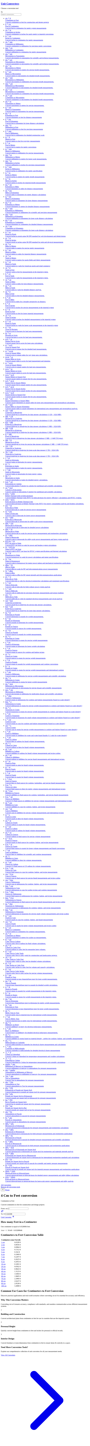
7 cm (3, 1257)
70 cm (3, 1279)
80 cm (3, 1281)
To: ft (3, 1214)
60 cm (3, 1276)
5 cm (3, 1252)
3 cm (3, 1247)
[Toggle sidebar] (3, 1189)
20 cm (3, 1266)
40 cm (3, 1271)
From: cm (4, 1208)
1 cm (3, 1242)
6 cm (3, 1254)
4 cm (3, 1250)
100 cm (3, 1286)
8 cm (3, 1259)
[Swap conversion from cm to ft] (2, 1212)
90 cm (3, 1283)
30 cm (3, 1269)
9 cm (3, 1262)
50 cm (3, 1274)
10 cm (3, 1264)
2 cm (3, 1245)
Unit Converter (6, 1217)
